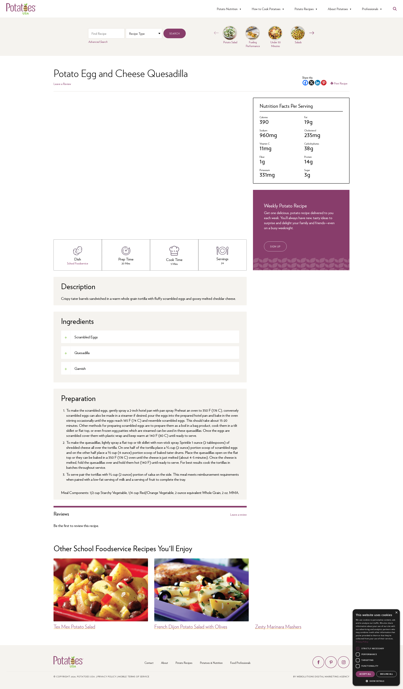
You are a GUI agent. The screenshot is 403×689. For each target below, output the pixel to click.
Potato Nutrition (227, 9)
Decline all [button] (386, 674)
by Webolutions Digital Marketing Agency (321, 676)
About (164, 663)
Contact (149, 663)
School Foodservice (77, 263)
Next (310, 32)
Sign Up (275, 246)
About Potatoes (338, 9)
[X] (311, 82)
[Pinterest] (323, 82)
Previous (215, 32)
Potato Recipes (304, 9)
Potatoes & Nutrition (211, 663)
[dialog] (376, 647)
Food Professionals (240, 663)
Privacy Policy (106, 676)
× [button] (396, 612)
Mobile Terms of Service (133, 676)
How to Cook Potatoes (266, 9)
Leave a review (238, 514)
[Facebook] (305, 82)
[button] (376, 681)
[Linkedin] (317, 82)
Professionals (370, 9)
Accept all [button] (365, 674)
